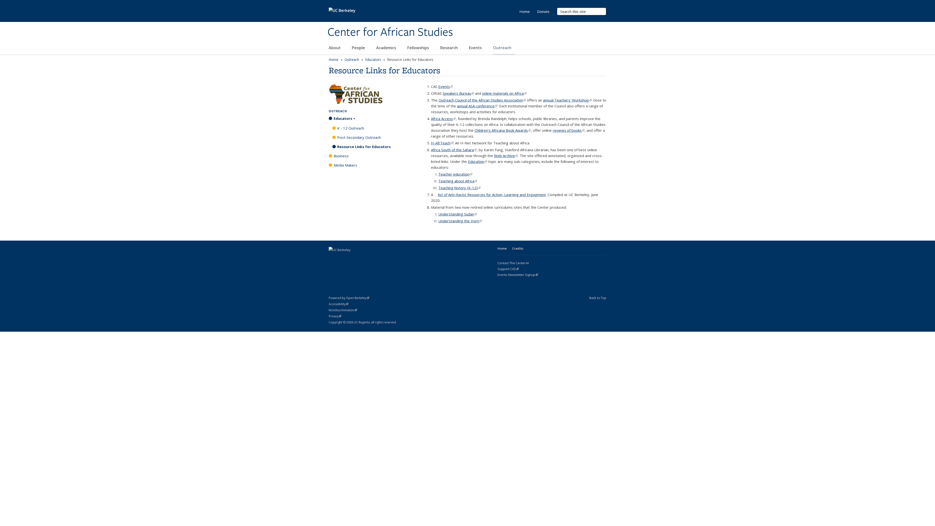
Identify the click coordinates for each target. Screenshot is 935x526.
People (359, 47)
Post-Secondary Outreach (359, 137)
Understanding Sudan (457, 214)
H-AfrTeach (442, 143)
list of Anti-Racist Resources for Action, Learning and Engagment (492, 194)
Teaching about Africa (457, 180)
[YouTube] (362, 258)
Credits (517, 248)
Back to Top (597, 298)
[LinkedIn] (352, 258)
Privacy (335, 316)
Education (477, 161)
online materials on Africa (504, 93)
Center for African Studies (390, 32)
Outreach (502, 47)
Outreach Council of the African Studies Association (482, 100)
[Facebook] (333, 258)
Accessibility (338, 304)
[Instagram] (371, 258)
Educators (373, 59)
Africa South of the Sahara (454, 149)
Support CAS (508, 269)
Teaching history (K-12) (459, 187)
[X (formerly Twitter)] (343, 258)
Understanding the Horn (460, 220)
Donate (543, 11)
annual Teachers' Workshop (567, 100)
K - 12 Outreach (350, 128)
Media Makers (345, 165)
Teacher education (455, 174)
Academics (386, 47)
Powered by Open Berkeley (349, 298)
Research (449, 47)
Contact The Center (513, 263)
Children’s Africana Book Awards (503, 130)
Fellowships (418, 47)
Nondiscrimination (343, 310)
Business (341, 155)
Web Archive (506, 155)
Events (476, 47)
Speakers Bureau (458, 93)
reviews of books (569, 130)
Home (524, 11)
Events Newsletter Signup (517, 274)
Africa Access (443, 118)
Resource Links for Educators (364, 146)
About (335, 47)
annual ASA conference (477, 105)
